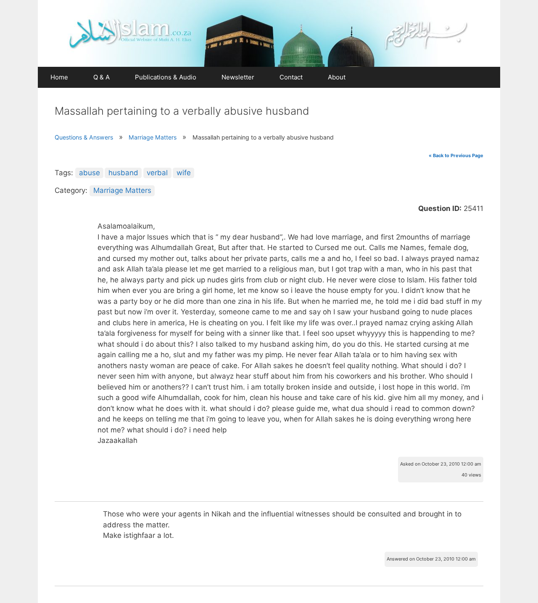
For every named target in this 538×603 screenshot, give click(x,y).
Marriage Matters (153, 137)
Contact (291, 77)
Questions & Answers (84, 137)
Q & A (101, 77)
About (336, 77)
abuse (89, 173)
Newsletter (238, 77)
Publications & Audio (165, 77)
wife (184, 173)
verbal (157, 173)
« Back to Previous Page (456, 155)
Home (59, 77)
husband (123, 173)
